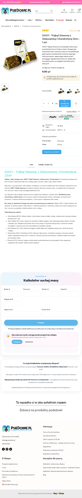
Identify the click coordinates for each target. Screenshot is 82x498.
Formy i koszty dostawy (51, 432)
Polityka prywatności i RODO (53, 450)
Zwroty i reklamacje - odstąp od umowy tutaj (58, 443)
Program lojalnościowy (10, 464)
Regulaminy (47, 447)
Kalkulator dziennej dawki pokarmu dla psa (58, 471)
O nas (4, 468)
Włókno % (45, 289)
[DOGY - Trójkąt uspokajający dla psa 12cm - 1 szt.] (69, 91)
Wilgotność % (8, 299)
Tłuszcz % (26, 289)
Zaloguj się (17, 342)
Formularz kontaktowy (10, 471)
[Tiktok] (10, 449)
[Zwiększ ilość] (52, 103)
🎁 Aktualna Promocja (10, 484)
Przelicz (41, 323)
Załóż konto (29, 342)
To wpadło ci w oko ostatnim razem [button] (41, 402)
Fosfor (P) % (46, 310)
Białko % (7, 289)
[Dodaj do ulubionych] (76, 103)
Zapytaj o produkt (51, 152)
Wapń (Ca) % (8, 310)
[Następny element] (77, 91)
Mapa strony (6, 481)
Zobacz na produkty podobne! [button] (41, 410)
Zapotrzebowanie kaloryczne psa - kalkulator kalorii (61, 468)
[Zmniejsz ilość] (43, 103)
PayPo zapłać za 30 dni (51, 439)
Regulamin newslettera (51, 454)
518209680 (6, 444)
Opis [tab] (31, 165)
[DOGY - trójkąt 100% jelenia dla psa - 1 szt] (61, 91)
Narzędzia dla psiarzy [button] (52, 458)
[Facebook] (3, 449)
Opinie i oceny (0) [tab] (45, 165)
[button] (75, 20)
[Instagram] (7, 449)
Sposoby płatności (49, 436)
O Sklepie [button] (6, 458)
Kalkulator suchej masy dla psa (53, 464)
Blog (44, 475)
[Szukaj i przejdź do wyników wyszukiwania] (51, 11)
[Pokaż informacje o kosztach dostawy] (65, 130)
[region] (68, 91)
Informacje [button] (47, 426)
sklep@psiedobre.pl (8, 440)
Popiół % (64, 289)
